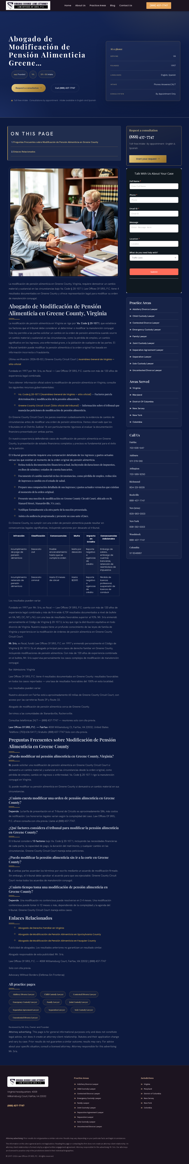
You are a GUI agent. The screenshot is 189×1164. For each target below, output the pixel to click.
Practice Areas (98, 5)
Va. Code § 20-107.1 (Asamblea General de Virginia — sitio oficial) (54, 394)
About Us (80, 5)
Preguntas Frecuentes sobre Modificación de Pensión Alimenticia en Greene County (55, 142)
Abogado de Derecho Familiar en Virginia (41, 928)
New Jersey (135, 507)
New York (134, 521)
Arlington (134, 468)
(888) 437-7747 (141, 136)
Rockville (134, 494)
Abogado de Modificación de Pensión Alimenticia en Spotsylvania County (59, 934)
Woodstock (135, 534)
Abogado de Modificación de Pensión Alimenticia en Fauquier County (57, 940)
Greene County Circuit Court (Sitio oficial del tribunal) (48, 405)
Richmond (135, 481)
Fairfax (133, 442)
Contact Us (125, 5)
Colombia (134, 547)
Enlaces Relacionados (24, 151)
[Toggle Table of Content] (117, 130)
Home (67, 5)
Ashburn (134, 455)
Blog (112, 5)
